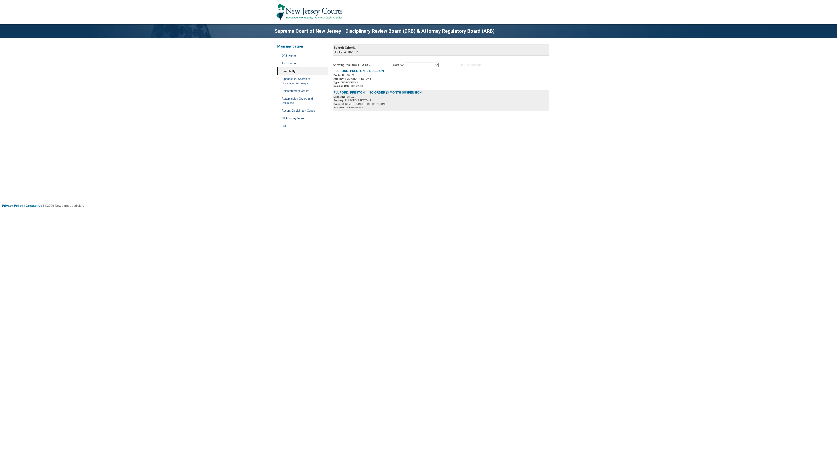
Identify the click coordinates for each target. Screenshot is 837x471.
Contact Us (34, 205)
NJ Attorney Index (293, 118)
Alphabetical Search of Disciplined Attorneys (296, 81)
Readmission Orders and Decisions (297, 101)
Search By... (290, 71)
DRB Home (289, 55)
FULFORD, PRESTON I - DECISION (358, 71)
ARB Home (289, 63)
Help (284, 126)
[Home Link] (310, 12)
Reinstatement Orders (295, 90)
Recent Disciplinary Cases (298, 110)
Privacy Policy (12, 205)
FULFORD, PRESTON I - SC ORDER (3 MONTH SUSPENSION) (378, 92)
